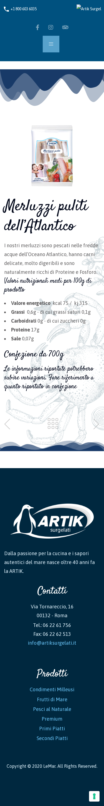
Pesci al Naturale (52, 709)
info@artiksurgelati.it (52, 643)
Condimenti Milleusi (52, 689)
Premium (52, 719)
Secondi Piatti (52, 738)
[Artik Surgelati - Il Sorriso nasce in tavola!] (87, 8)
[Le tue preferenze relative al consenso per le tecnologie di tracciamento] (94, 796)
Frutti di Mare (52, 699)
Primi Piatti (52, 728)
